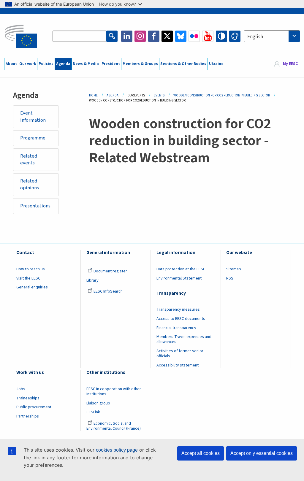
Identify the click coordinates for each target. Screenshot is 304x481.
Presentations (35, 205)
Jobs (20, 389)
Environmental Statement (179, 278)
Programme (32, 138)
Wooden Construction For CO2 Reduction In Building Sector (221, 95)
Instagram (140, 36)
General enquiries (32, 287)
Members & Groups (140, 64)
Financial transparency (176, 328)
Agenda (63, 64)
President (111, 64)
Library (92, 280)
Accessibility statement (177, 365)
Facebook (153, 36)
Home (93, 95)
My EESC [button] (290, 64)
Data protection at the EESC (180, 269)
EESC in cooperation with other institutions (113, 391)
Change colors (234, 36)
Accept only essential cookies (261, 453)
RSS (229, 278)
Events (159, 95)
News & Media (86, 64)
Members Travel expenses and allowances (183, 339)
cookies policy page (117, 450)
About (11, 64)
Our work (27, 64)
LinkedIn (126, 36)
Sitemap (233, 269)
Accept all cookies (200, 453)
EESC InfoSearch (108, 291)
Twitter (167, 36)
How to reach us (30, 269)
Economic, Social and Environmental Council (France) (114, 425)
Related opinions (29, 184)
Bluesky (180, 36)
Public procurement (33, 407)
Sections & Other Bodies (183, 64)
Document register (110, 271)
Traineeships (27, 398)
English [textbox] (255, 36)
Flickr (194, 36)
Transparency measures (178, 309)
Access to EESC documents (180, 319)
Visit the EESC (28, 278)
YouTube (207, 36)
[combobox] (272, 36)
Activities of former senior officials (179, 353)
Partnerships (27, 416)
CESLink (93, 412)
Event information (33, 116)
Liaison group (98, 403)
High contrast (221, 36)
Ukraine (216, 64)
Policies (46, 64)
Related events (28, 160)
